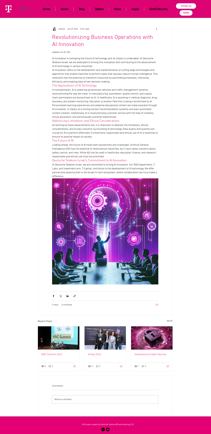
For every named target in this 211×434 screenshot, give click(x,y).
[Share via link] (74, 296)
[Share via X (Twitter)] (60, 296)
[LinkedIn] (103, 429)
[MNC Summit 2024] (58, 338)
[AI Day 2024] (105, 338)
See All (170, 321)
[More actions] (156, 29)
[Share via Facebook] (53, 296)
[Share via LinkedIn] (67, 296)
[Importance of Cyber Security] (152, 338)
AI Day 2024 (94, 354)
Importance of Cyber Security (150, 354)
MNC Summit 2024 (51, 354)
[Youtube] (108, 429)
